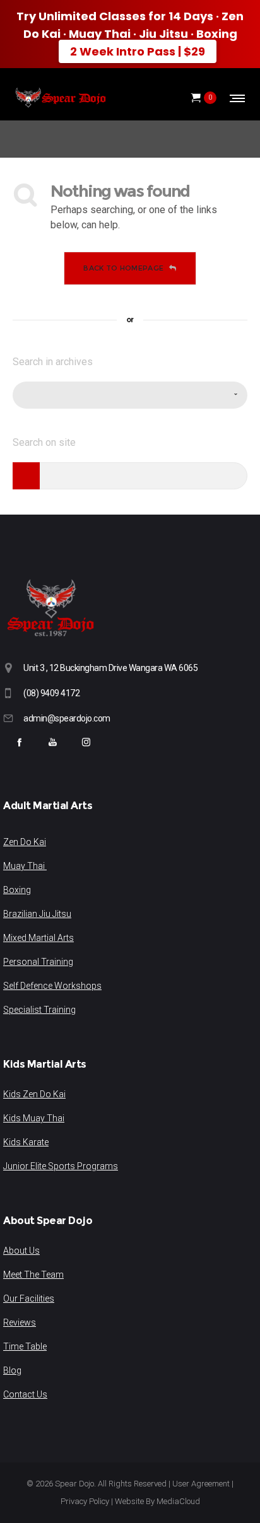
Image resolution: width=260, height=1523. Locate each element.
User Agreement (201, 1483)
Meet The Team (33, 1274)
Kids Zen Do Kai (34, 1094)
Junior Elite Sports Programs (60, 1166)
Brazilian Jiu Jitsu (37, 914)
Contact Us (25, 1394)
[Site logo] (60, 98)
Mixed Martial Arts (38, 938)
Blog (12, 1370)
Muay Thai (25, 866)
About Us (21, 1251)
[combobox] (130, 395)
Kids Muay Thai (33, 1118)
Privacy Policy (85, 1501)
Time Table (25, 1346)
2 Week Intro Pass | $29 (137, 51)
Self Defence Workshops (52, 986)
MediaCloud (178, 1501)
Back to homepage (123, 268)
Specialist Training (39, 1010)
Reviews (19, 1322)
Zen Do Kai (24, 842)
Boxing (17, 890)
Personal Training (38, 962)
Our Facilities (28, 1298)
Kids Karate (26, 1142)
